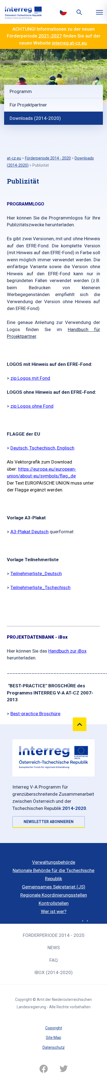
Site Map (53, 1037)
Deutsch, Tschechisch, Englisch (42, 448)
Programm (21, 91)
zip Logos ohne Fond (32, 406)
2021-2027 (50, 36)
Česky (63, 11)
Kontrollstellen (54, 903)
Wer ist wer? (53, 911)
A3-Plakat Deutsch (29, 531)
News (53, 947)
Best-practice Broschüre (35, 713)
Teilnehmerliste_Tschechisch (40, 587)
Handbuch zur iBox (67, 651)
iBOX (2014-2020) (53, 972)
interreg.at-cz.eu (69, 43)
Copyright (53, 1028)
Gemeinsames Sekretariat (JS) (53, 887)
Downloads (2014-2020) (35, 118)
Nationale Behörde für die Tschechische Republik (53, 874)
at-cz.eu (14, 158)
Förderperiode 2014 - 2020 (54, 935)
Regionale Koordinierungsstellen (53, 895)
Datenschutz (54, 1047)
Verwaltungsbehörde (53, 862)
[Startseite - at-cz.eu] (23, 12)
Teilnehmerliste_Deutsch (36, 573)
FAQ (53, 960)
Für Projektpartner (28, 105)
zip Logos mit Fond (30, 378)
